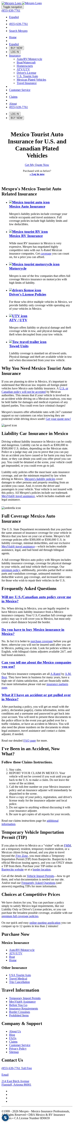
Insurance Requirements (23, 1008)
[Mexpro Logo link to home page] (22, 3)
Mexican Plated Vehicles (31, 79)
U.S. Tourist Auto (27, 76)
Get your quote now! (58, 418)
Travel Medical (18, 978)
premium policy (11, 570)
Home (13, 37)
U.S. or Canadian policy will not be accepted (35, 390)
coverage (46, 253)
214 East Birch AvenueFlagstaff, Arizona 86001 (16, 1083)
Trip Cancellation (19, 982)
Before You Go (18, 1005)
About (13, 103)
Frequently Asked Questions (38, 882)
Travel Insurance (27, 83)
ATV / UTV (18, 320)
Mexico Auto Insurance (27, 206)
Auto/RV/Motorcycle (29, 59)
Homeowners (25, 66)
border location (42, 869)
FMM (67, 845)
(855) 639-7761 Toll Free (17, 1068)
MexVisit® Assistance (22, 1001)
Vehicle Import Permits (40, 876)
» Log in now (37, 174)
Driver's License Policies (27, 294)
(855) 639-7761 (11, 10)
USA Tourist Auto (20, 975)
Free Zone (22, 855)
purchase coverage (42, 641)
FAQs (12, 1038)
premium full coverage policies (20, 916)
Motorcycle (17, 268)
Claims (13, 96)
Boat (12, 956)
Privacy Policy (18, 1048)
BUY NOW (16, 48)
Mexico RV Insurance (26, 236)
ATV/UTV (23, 69)
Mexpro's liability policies (39, 479)
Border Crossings (19, 1012)
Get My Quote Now (37, 164)
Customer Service (19, 90)
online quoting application (45, 922)
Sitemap (14, 1052)
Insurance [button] (15, 55)
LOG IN (15, 52)
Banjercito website (13, 869)
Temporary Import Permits (25, 998)
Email (5, 1074)
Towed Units (18, 346)
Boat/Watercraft (26, 62)
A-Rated (55, 673)
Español (14, 17)
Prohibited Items (19, 1015)
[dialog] (5, 1117)
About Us (15, 1031)
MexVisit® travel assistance (18, 496)
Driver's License (26, 72)
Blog (12, 1034)
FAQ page (29, 740)
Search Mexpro (18, 30)
